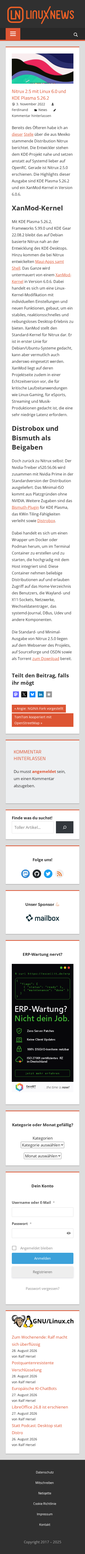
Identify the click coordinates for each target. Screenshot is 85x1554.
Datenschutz (45, 1472)
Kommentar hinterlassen (31, 115)
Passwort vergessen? (42, 1288)
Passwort (22, 1223)
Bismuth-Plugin (25, 507)
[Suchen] (64, 827)
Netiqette (44, 1493)
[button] (16, 694)
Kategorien (43, 1138)
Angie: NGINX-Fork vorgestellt (40, 709)
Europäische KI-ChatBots (34, 1388)
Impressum (45, 1513)
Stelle (29, 134)
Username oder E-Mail (33, 1202)
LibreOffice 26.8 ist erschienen (40, 1407)
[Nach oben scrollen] (77, 1546)
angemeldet (44, 771)
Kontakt (44, 1524)
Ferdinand (20, 109)
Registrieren (42, 1271)
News (42, 109)
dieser (17, 134)
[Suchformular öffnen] (76, 34)
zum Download (45, 658)
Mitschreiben (44, 1482)
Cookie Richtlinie (44, 1503)
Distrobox (46, 520)
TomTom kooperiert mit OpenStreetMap (32, 719)
